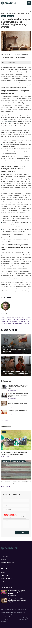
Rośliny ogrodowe (6, 578)
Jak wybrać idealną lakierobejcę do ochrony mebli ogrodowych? (17, 411)
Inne (2, 581)
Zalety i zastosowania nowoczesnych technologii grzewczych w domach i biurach (18, 395)
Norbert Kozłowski (8, 57)
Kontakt (3, 559)
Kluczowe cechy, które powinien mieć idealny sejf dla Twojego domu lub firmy (18, 387)
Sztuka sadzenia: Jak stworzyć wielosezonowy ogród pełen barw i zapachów (17, 592)
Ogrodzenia (4, 575)
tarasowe (10, 16)
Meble (3, 16)
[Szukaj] (3, 420)
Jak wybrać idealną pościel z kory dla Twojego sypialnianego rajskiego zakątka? (18, 600)
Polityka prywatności (7, 562)
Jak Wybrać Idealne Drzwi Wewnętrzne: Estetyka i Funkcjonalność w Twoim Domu (18, 403)
